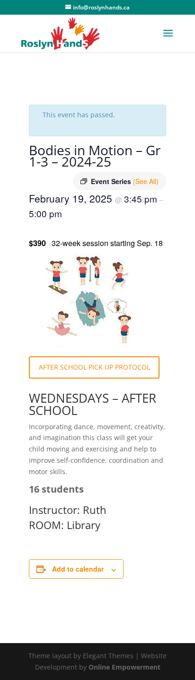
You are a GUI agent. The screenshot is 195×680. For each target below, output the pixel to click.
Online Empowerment (124, 666)
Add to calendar (78, 569)
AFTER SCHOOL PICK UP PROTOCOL (94, 366)
